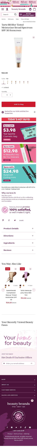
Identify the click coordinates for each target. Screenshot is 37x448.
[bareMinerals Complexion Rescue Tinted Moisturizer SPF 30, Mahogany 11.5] (6, 286)
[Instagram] (11, 427)
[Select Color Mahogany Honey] (24, 82)
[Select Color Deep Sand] (20, 82)
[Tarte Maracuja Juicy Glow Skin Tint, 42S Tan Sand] (24, 286)
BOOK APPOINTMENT (28, 14)
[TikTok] (25, 427)
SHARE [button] (21, 220)
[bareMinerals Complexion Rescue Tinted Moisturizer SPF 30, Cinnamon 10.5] (6, 288)
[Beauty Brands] (18, 9)
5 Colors (15, 285)
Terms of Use (18, 434)
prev (3, 290)
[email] (30, 427)
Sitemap (26, 434)
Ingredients (9, 243)
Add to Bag (18, 104)
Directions (8, 235)
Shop (3, 379)
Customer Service (8, 390)
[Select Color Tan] (16, 82)
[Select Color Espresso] (28, 82)
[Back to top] (32, 400)
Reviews (7, 250)
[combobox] (10, 14)
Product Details (11, 228)
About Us (5, 384)
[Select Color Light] (8, 82)
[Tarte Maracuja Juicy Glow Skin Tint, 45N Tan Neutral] (21, 288)
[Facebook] (7, 427)
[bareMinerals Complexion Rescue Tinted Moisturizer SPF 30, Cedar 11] (9, 286)
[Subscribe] (31, 363)
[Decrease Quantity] (11, 95)
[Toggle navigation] (3, 9)
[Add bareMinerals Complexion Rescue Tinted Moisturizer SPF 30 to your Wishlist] (15, 268)
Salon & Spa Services (10, 395)
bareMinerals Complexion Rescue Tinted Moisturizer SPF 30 (11, 295)
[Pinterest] (21, 427)
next (33, 290)
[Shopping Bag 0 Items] (34, 9)
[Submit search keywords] (15, 14)
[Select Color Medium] (12, 82)
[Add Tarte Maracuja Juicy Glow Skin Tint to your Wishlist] (30, 268)
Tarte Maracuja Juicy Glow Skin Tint (25, 292)
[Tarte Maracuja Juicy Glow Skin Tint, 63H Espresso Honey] (21, 286)
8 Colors (30, 285)
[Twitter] (16, 427)
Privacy (10, 434)
